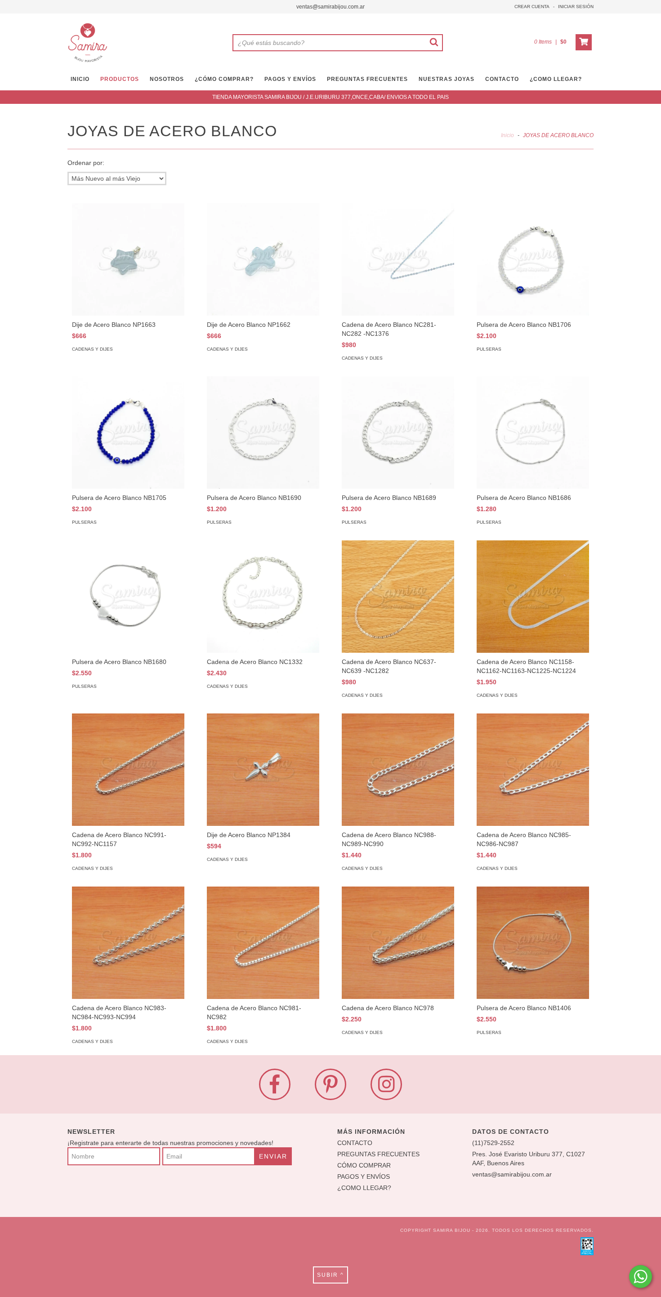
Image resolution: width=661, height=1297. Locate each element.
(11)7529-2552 (493, 1142)
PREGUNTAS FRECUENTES (367, 79)
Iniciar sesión (576, 6)
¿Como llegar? (556, 79)
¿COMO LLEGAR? (364, 1187)
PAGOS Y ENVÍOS (290, 79)
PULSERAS (489, 349)
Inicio (507, 135)
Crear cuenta (531, 6)
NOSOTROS (167, 79)
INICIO (80, 79)
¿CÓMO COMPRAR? (224, 79)
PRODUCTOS (119, 79)
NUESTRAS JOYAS (446, 79)
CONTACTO (502, 79)
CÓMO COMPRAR (364, 1165)
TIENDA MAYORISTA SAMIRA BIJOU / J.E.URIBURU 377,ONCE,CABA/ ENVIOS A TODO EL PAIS (330, 97)
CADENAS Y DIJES (92, 349)
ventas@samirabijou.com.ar (330, 7)
